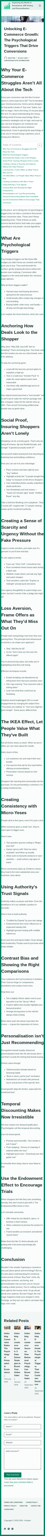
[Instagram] (12, 1529)
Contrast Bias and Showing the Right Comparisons (17, 189)
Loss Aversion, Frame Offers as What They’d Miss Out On (20, 171)
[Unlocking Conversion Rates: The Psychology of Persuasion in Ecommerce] (7, 1327)
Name (9, 1426)
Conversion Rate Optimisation (16, 60)
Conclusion (7, 203)
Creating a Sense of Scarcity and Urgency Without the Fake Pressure (19, 165)
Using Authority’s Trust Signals (14, 185)
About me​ (24, 1506)
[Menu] (40, 5)
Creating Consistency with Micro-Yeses (18, 182)
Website (9, 1442)
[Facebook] (5, 1529)
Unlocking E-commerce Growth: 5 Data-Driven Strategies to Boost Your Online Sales (17, 1354)
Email (9, 1434)
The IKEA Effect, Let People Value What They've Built (22, 177)
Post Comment (12, 1475)
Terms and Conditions (13, 1502)
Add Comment (12, 1451)
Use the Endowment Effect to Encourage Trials (21, 200)
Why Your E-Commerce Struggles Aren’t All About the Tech (19, 150)
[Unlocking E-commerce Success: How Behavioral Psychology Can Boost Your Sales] (27, 1327)
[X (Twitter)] (9, 1529)
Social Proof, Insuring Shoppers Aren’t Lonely (20, 161)
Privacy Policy (10, 1506)
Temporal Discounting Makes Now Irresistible (20, 197)
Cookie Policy (32, 1502)
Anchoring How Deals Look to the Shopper (19, 158)
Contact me (36, 1506)
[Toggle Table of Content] (38, 145)
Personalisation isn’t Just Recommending (19, 194)
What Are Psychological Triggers (15, 155)
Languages (9, 1509)
